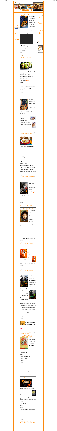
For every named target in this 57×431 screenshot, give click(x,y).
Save (21, 328)
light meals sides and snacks (23, 422)
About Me (42, 12)
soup (20, 178)
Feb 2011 (39, 39)
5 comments (32, 270)
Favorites (35, 12)
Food (18, 12)
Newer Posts (21, 424)
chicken (23, 375)
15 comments (32, 332)
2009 (38, 42)
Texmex (31, 422)
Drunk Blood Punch (22, 181)
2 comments (32, 205)
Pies (25, 12)
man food (28, 422)
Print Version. (29, 115)
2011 (38, 19)
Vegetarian (32, 12)
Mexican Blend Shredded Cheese (26, 402)
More (38, 12)
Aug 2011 (39, 34)
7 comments (32, 374)
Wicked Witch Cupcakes (23, 274)
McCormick (30, 276)
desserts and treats (27, 133)
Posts (14, 34)
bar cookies (23, 133)
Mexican (30, 422)
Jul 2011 (39, 35)
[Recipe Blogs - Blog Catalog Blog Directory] (26, 57)
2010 (38, 41)
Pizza (28, 12)
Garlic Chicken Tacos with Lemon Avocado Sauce (26, 336)
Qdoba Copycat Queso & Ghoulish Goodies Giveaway (26, 378)
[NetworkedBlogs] (16, 27)
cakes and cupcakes (24, 333)
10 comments (32, 176)
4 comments (32, 243)
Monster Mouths (39, 22)
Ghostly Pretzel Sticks (23, 248)
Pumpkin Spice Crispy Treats (23, 97)
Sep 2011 (39, 33)
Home (15, 12)
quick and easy (27, 375)
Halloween (30, 133)
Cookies (22, 12)
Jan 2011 (39, 40)
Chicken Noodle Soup (23, 136)
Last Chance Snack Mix (23, 15)
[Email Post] (34, 176)
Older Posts (35, 424)
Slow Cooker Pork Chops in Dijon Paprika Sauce (26, 209)
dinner (24, 375)
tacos (29, 375)
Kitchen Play (33, 276)
